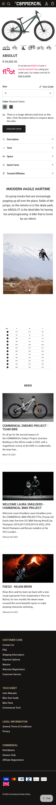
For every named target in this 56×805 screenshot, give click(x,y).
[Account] (45, 3)
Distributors (8, 750)
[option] (28, 25)
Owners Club (9, 755)
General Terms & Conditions (17, 726)
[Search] (10, 3)
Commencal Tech (11, 707)
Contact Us (8, 645)
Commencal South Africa (19, 794)
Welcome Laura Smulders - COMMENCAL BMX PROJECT (23, 506)
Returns (6, 664)
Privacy (6, 731)
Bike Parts (7, 703)
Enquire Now (14, 129)
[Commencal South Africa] (28, 4)
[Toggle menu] (3, 3)
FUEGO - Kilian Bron (17, 586)
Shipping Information (13, 654)
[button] (26, 290)
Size (4, 86)
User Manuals (9, 693)
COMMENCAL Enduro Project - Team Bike (25, 427)
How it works (24, 76)
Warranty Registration (13, 669)
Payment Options (11, 659)
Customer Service (11, 674)
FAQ (4, 649)
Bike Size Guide (10, 698)
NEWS (28, 385)
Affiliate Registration (13, 760)
